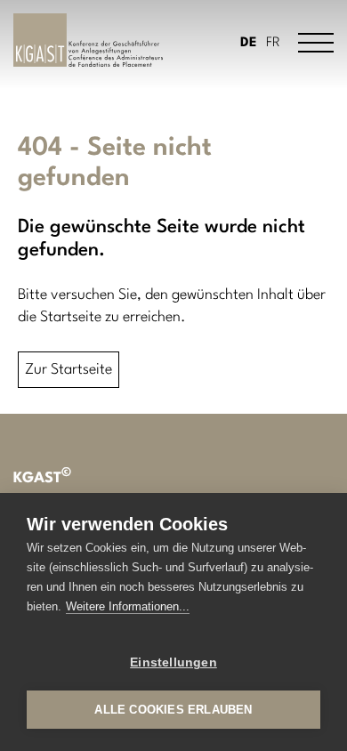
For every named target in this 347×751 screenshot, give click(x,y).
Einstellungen (173, 662)
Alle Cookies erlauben (173, 709)
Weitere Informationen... (128, 606)
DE (248, 43)
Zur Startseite (68, 369)
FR (273, 43)
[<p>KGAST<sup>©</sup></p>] (88, 40)
